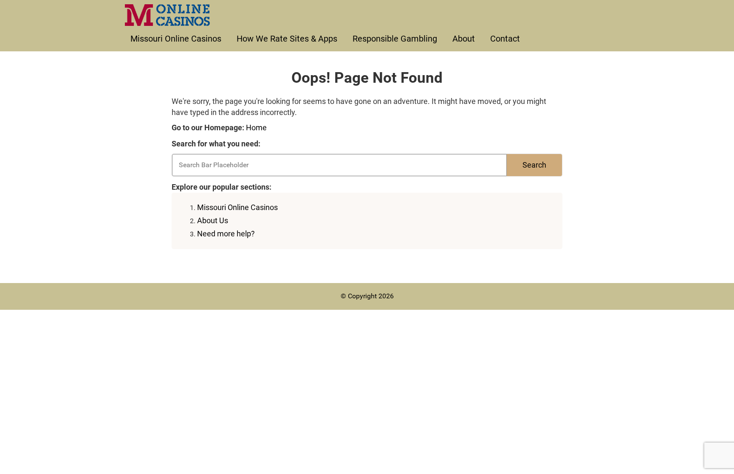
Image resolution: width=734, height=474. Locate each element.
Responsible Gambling (395, 39)
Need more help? (226, 233)
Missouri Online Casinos (175, 39)
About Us (212, 220)
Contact (505, 39)
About (463, 39)
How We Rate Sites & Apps (287, 39)
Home (256, 127)
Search (534, 164)
